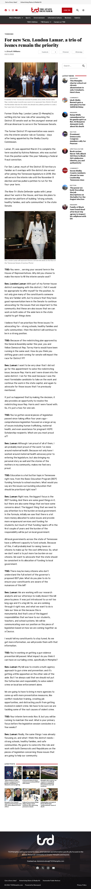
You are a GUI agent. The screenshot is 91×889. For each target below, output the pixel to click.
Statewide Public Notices (51, 880)
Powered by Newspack (33, 885)
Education (74, 78)
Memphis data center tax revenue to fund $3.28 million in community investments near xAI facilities (48, 783)
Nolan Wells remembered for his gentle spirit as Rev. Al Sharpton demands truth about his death (78, 121)
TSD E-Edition (32, 22)
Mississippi (73, 112)
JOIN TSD (67, 10)
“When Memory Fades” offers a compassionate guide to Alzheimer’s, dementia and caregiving (12, 782)
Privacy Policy (81, 885)
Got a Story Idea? (11, 2)
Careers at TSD (59, 22)
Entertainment (39, 18)
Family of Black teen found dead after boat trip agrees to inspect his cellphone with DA (78, 213)
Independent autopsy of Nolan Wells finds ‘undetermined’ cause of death (48, 804)
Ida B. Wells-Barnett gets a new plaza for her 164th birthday (77, 103)
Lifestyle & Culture (55, 18)
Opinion (77, 18)
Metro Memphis (15, 18)
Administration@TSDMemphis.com (50, 861)
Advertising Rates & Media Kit (31, 2)
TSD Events (45, 22)
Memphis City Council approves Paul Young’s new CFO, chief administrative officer (13, 804)
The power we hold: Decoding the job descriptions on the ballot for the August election (77, 193)
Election (73, 132)
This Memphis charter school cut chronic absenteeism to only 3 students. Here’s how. (78, 86)
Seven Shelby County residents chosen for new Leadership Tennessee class (78, 175)
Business (68, 18)
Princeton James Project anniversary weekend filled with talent (31, 782)
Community (74, 97)
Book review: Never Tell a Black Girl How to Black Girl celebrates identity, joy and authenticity (78, 157)
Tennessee (9, 34)
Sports (28, 18)
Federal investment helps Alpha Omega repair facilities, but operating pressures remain (31, 804)
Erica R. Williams (13, 51)
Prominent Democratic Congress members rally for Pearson (78, 139)
